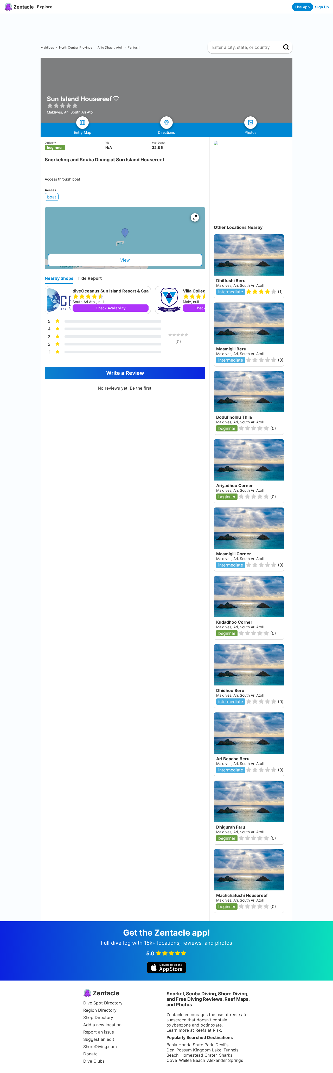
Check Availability (111, 308)
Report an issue (98, 1032)
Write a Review (125, 373)
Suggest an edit (98, 1039)
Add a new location (102, 1024)
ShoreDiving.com (100, 1046)
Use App (302, 7)
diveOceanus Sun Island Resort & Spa (111, 291)
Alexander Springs (225, 1060)
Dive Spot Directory (103, 1002)
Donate (90, 1053)
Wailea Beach (192, 1060)
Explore (45, 6)
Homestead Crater (199, 1055)
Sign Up (322, 7)
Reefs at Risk (208, 1030)
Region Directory (100, 1010)
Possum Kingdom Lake (198, 1049)
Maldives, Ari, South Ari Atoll (240, 285)
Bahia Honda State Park (189, 1044)
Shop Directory (98, 1017)
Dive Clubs (94, 1061)
